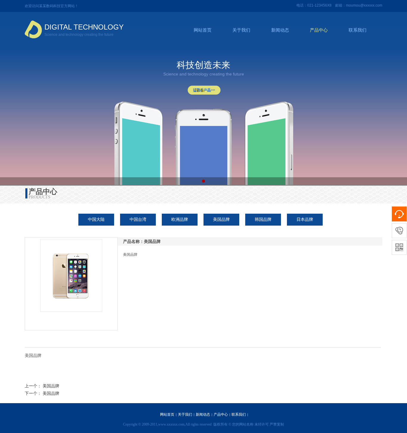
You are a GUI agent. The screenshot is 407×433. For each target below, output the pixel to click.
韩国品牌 (263, 219)
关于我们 (241, 30)
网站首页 (203, 30)
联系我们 (357, 30)
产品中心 (319, 30)
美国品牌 (221, 219)
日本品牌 (304, 219)
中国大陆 (96, 219)
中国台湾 (138, 219)
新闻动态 (280, 30)
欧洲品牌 (179, 219)
